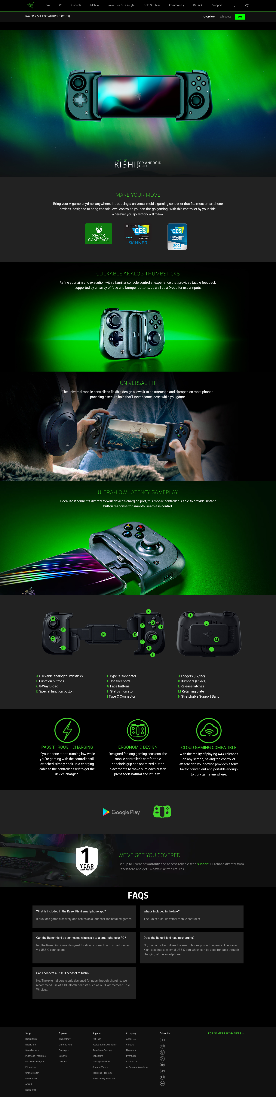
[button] (246, 5)
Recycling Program (102, 1073)
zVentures (131, 1056)
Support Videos (100, 1067)
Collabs (63, 1061)
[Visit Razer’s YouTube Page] (162, 1064)
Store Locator (32, 1050)
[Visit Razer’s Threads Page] (162, 1052)
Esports (63, 1056)
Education (30, 1067)
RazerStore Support (102, 1050)
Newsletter (30, 1090)
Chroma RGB (65, 1044)
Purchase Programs (35, 1056)
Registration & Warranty (105, 1044)
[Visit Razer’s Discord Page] (162, 1083)
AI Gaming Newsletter (137, 1067)
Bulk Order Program (35, 1061)
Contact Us (131, 1061)
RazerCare (98, 1056)
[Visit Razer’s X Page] (162, 1058)
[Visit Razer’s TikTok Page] (162, 1071)
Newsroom (131, 1050)
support (203, 864)
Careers (130, 1044)
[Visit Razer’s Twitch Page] (162, 1077)
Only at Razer (32, 1073)
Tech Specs (224, 16)
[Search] (233, 5)
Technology (65, 1039)
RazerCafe (30, 1044)
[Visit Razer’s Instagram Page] (162, 1046)
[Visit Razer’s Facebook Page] (162, 1040)
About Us (131, 1039)
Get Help (97, 1039)
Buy (240, 16)
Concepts (64, 1050)
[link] (30, 5)
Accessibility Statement (104, 1078)
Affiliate (29, 1084)
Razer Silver (31, 1078)
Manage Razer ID (101, 1061)
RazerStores (31, 1039)
